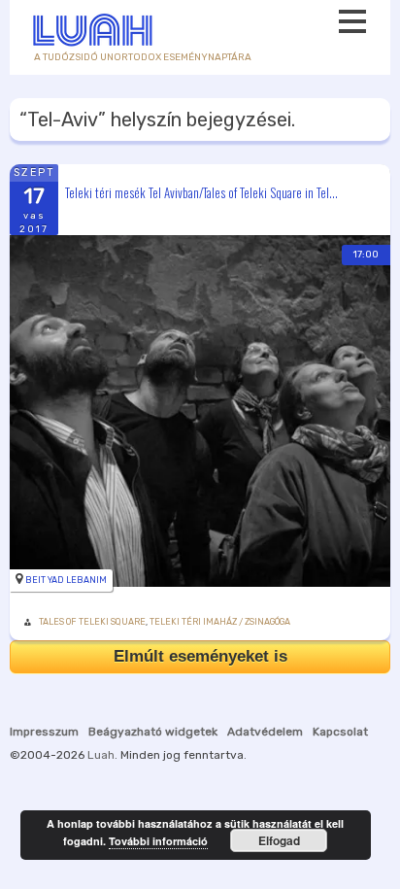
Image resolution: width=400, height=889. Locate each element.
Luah (101, 755)
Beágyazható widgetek (152, 731)
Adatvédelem (265, 731)
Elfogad (279, 840)
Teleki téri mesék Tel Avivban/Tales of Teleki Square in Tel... (201, 191)
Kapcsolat (340, 731)
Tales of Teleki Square (92, 622)
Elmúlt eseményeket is (200, 656)
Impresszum (44, 731)
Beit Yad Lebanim (66, 580)
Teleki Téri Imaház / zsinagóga (220, 622)
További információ (158, 841)
